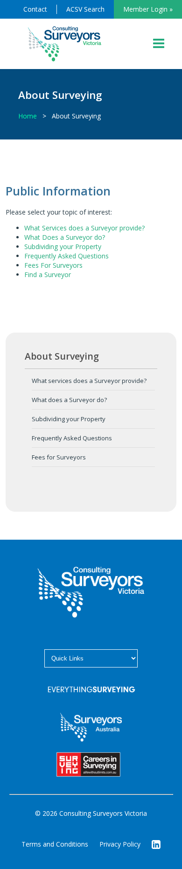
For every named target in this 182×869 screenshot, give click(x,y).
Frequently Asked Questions (66, 255)
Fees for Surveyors (59, 457)
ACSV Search (85, 9)
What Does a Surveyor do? (64, 237)
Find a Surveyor (47, 274)
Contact (35, 9)
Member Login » (148, 9)
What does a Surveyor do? (69, 400)
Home (27, 115)
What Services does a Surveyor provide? (84, 227)
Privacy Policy (119, 844)
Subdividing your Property (62, 246)
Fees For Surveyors (53, 265)
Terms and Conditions (54, 844)
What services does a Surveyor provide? (89, 380)
